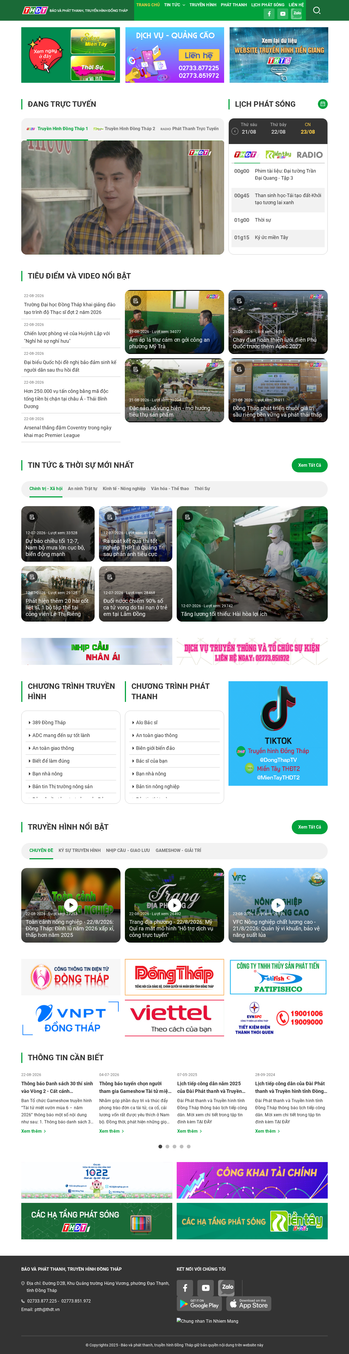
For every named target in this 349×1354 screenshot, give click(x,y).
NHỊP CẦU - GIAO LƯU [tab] (128, 850)
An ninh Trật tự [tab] (83, 488)
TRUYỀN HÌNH (202, 4)
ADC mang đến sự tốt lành (61, 735)
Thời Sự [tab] (202, 488)
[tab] (57, 129)
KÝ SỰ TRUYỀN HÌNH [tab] (80, 850)
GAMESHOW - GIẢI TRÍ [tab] (178, 850)
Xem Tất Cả (309, 465)
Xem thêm (31, 1131)
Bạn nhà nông (47, 774)
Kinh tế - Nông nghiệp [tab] (124, 488)
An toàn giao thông (53, 748)
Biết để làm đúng (51, 761)
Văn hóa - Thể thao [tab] (170, 488)
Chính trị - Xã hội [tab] (45, 488)
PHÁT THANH (234, 4)
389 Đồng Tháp (49, 722)
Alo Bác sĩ (146, 722)
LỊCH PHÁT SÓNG (267, 4)
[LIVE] (122, 197)
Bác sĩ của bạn (151, 761)
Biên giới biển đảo (155, 748)
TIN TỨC (172, 4)
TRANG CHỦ (148, 4)
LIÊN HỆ (296, 4)
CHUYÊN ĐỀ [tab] (41, 850)
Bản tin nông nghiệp (157, 786)
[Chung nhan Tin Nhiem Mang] (252, 1321)
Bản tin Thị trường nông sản (62, 786)
